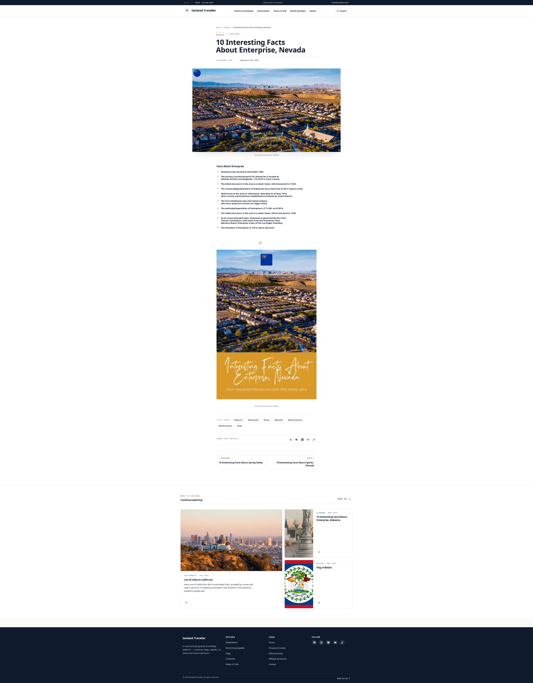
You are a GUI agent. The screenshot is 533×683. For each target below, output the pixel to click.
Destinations (263, 11)
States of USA (280, 11)
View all (343, 499)
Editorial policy (276, 653)
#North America (295, 420)
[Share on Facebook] (296, 439)
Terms (272, 642)
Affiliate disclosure (277, 658)
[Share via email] (308, 439)
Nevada (227, 27)
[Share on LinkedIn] (302, 439)
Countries (230, 658)
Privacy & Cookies (277, 648)
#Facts (267, 420)
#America (238, 420)
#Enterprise (253, 420)
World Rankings (298, 11)
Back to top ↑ (343, 678)
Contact (272, 664)
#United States (225, 426)
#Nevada (279, 420)
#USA (239, 426)
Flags (228, 653)
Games (313, 11)
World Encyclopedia (243, 11)
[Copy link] (313, 439)
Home (218, 27)
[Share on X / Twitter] (290, 439)
